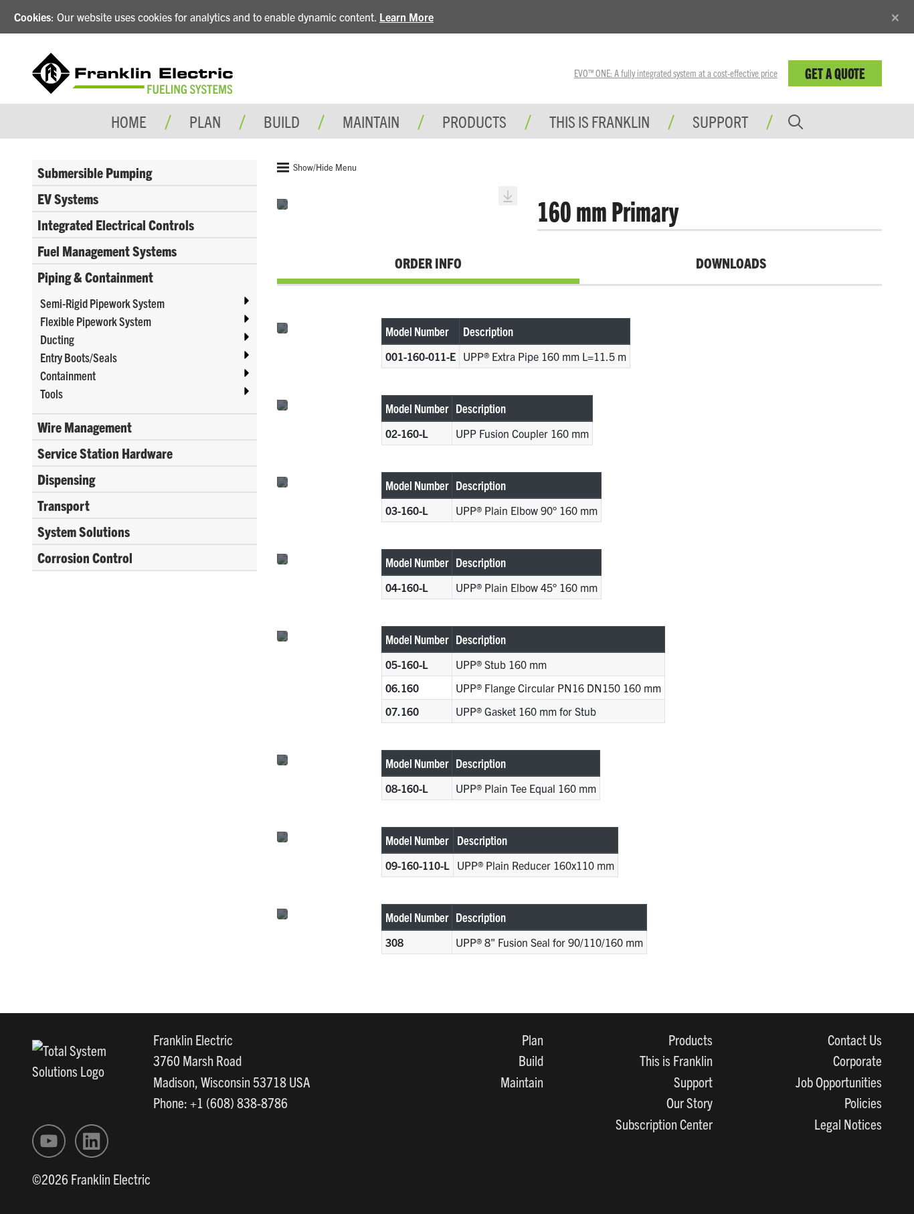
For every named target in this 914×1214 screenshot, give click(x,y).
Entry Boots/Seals (78, 357)
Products (690, 1039)
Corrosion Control (84, 557)
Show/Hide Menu (324, 167)
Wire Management (84, 426)
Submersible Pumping (94, 172)
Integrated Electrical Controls (115, 224)
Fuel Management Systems (107, 250)
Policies (863, 1102)
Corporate (857, 1060)
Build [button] (282, 121)
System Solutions (83, 531)
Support (720, 121)
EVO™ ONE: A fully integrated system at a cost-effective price (676, 73)
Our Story (689, 1102)
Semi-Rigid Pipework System (102, 303)
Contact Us (855, 1039)
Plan (532, 1039)
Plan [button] (205, 121)
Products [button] (474, 121)
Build (531, 1060)
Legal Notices (848, 1123)
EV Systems (67, 198)
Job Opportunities (839, 1081)
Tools (51, 393)
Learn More (406, 16)
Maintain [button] (371, 121)
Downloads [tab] (731, 262)
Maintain (521, 1081)
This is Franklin (599, 121)
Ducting (57, 339)
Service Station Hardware (105, 452)
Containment (68, 375)
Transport (63, 505)
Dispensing (66, 478)
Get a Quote (835, 72)
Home (129, 121)
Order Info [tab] (428, 262)
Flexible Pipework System (95, 321)
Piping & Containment (95, 276)
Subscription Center (664, 1123)
